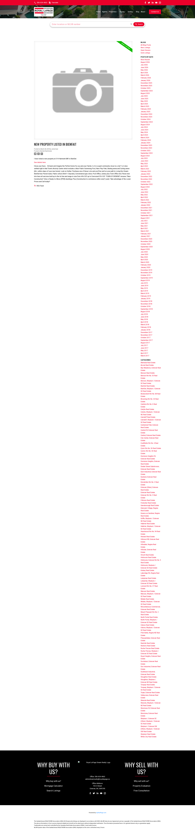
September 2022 (147, 184)
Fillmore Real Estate (148, 500)
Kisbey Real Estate (147, 570)
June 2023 (144, 161)
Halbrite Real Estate (148, 524)
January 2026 (145, 80)
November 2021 (146, 210)
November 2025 (146, 86)
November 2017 (146, 335)
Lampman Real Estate (148, 578)
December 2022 (146, 176)
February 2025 (146, 109)
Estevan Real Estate (148, 492)
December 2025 (146, 83)
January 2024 (145, 143)
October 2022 (145, 182)
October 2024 (145, 119)
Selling (130, 12)
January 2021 (145, 236)
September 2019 (147, 278)
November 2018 (146, 304)
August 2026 (145, 62)
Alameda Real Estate (148, 363)
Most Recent (145, 60)
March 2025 (145, 106)
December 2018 (146, 301)
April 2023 (144, 166)
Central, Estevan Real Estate (151, 435)
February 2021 (146, 234)
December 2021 (146, 208)
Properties (112, 12)
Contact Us (155, 12)
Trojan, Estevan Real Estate (150, 692)
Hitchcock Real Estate (148, 557)
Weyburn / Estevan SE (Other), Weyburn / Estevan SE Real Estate (150, 721)
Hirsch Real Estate (147, 555)
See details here (40, 162)
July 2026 (144, 65)
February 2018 (146, 327)
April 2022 (144, 197)
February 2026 (146, 78)
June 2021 (144, 223)
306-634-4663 (42, 3)
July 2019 (144, 283)
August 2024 (145, 125)
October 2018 (145, 306)
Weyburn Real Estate (148, 734)
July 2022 (144, 189)
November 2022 (146, 179)
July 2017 (144, 345)
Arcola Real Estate (147, 365)
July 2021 (144, 221)
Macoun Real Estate (148, 591)
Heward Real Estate (148, 537)
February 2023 (146, 171)
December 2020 (146, 239)
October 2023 (145, 151)
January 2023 (145, 174)
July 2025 (144, 96)
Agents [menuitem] (104, 12)
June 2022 (144, 192)
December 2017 (146, 332)
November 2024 (146, 117)
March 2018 (145, 325)
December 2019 (146, 270)
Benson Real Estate (148, 373)
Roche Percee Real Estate (150, 648)
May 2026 (144, 70)
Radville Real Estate (148, 643)
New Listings (145, 48)
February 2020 (146, 265)
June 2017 (144, 348)
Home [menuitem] (98, 12)
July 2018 (144, 314)
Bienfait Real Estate (46, 151)
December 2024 (146, 114)
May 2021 (144, 226)
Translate (55, 3)
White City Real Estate (148, 737)
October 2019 (145, 275)
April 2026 (144, 73)
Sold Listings (145, 53)
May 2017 (144, 351)
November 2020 (146, 241)
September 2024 (147, 122)
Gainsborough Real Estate (150, 505)
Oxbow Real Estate (147, 625)
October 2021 (145, 213)
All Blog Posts (146, 45)
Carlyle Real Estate (147, 409)
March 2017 (145, 356)
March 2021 (145, 231)
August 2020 (145, 249)
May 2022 (144, 195)
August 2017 (145, 343)
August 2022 (145, 187)
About (143, 12)
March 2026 (145, 75)
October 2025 (145, 88)
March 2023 (145, 169)
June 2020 (144, 254)
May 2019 (144, 288)
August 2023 (145, 156)
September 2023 (147, 153)
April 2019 (144, 291)
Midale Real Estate (147, 599)
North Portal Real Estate (149, 617)
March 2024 (145, 138)
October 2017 (145, 338)
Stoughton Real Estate (148, 677)
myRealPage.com (101, 812)
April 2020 (144, 260)
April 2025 (144, 104)
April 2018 (144, 322)
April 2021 (144, 228)
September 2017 (147, 340)
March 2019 (145, 293)
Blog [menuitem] (137, 12)
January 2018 (145, 330)
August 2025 (145, 93)
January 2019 (145, 299)
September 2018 (147, 309)
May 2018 (144, 319)
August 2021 (145, 218)
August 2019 (145, 280)
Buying (122, 12)
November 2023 (146, 148)
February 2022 (146, 202)
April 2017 (144, 353)
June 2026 (144, 67)
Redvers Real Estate (148, 646)
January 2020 (145, 267)
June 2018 (144, 317)
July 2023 (144, 158)
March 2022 (145, 200)
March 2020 (145, 262)
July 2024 (144, 127)
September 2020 (147, 247)
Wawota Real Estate (148, 700)
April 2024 (144, 135)
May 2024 (144, 132)
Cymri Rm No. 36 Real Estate (151, 448)
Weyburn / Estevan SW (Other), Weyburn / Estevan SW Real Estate (150, 728)
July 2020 (144, 252)
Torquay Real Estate (148, 685)
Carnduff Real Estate (148, 417)
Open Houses (145, 50)
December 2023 (146, 145)
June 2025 (144, 99)
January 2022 (145, 205)
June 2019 (144, 286)
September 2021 (147, 215)
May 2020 (144, 257)
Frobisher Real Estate (148, 503)
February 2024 (146, 140)
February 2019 (146, 296)
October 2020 (145, 244)
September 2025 (147, 91)
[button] (40, 3)
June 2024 (144, 130)
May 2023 (144, 164)
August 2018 (145, 312)
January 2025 (145, 112)
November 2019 (146, 273)
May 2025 (144, 101)
